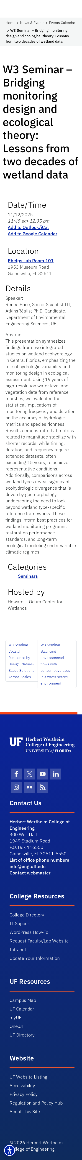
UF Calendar (22, 1009)
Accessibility (22, 1085)
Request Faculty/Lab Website (39, 941)
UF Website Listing (28, 1077)
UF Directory (22, 1035)
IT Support (20, 923)
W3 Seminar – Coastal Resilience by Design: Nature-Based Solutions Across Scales (21, 661)
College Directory (27, 915)
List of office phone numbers (39, 860)
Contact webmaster (30, 873)
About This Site (25, 1111)
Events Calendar (62, 22)
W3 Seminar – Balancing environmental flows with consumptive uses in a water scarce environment (55, 664)
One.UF (17, 1026)
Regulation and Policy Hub (36, 1103)
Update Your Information (35, 958)
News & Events (32, 22)
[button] (9, 1150)
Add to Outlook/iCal (28, 227)
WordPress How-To (29, 932)
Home (10, 22)
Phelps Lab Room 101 (31, 260)
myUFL (17, 1017)
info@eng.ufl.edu (28, 866)
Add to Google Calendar (32, 234)
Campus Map (23, 1000)
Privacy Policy (24, 1094)
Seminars (28, 576)
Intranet (18, 949)
